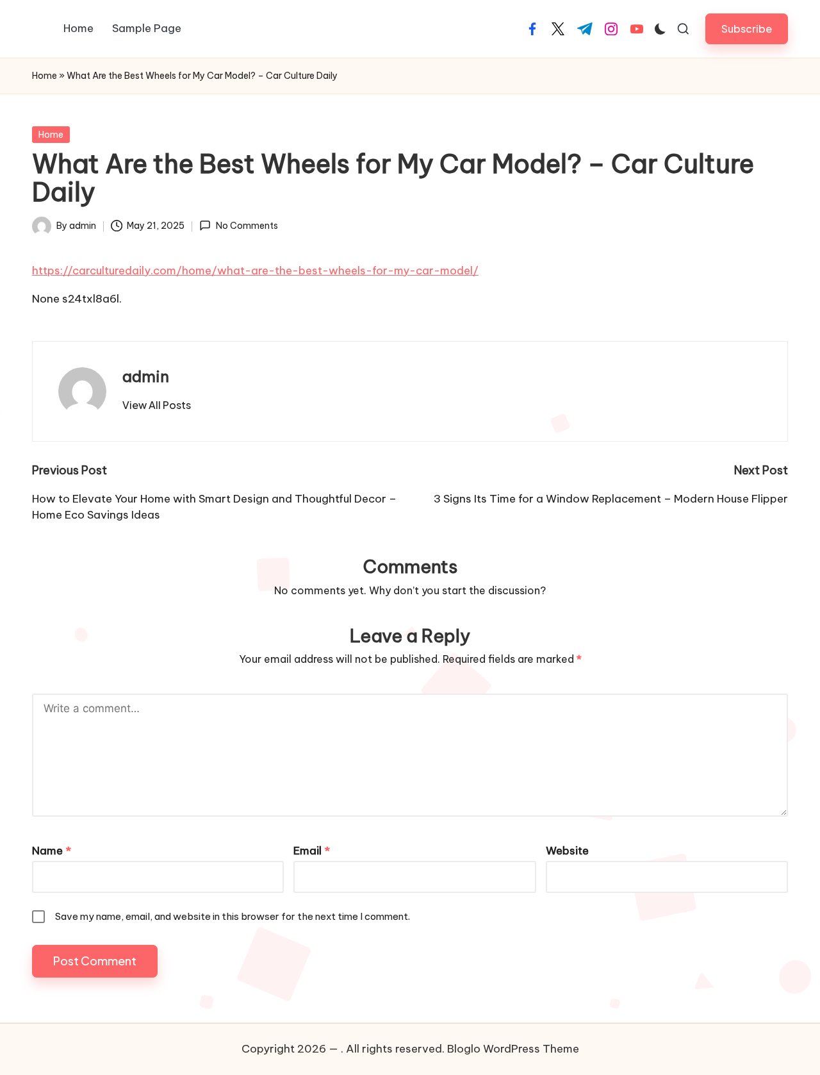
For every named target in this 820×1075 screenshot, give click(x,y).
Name (51, 851)
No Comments (246, 225)
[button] (746, 28)
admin (145, 376)
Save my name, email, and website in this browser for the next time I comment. (232, 916)
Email (311, 851)
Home (44, 75)
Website (567, 851)
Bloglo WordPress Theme (513, 1049)
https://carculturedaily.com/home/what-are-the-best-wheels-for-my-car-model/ (255, 270)
